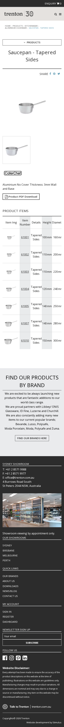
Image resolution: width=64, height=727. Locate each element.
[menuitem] (32, 545)
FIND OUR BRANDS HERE (32, 438)
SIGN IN (7, 611)
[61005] (11, 306)
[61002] (11, 254)
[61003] (11, 271)
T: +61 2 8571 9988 (14, 469)
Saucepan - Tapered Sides (41, 28)
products (18, 26)
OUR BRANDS (10, 576)
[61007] (11, 323)
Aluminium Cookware (16, 28)
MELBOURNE (10, 555)
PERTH (6, 560)
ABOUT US (9, 581)
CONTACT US (10, 596)
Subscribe (32, 642)
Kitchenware (31, 26)
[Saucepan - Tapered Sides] (32, 106)
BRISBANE (8, 550)
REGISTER (8, 616)
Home (8, 26)
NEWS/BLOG (10, 591)
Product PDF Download (22, 196)
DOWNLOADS (10, 586)
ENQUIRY (53, 3)
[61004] (11, 288)
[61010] (11, 340)
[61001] (11, 237)
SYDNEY (7, 545)
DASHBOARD (10, 621)
